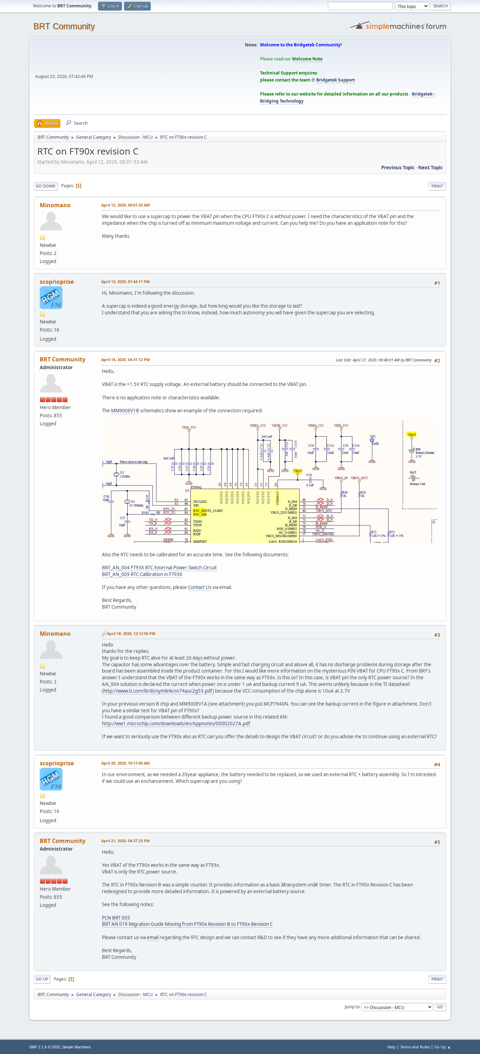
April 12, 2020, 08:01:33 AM (125, 205)
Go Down (46, 186)
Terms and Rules (415, 1046)
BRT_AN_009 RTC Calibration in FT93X (142, 574)
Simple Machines (76, 1047)
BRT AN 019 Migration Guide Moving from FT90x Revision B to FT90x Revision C (187, 924)
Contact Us (199, 587)
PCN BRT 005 (116, 918)
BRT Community (64, 26)
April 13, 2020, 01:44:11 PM (125, 281)
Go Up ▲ (442, 1046)
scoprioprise (57, 282)
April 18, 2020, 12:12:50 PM (131, 633)
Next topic (430, 167)
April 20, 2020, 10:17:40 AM (125, 763)
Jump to (352, 1006)
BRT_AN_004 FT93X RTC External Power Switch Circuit (159, 567)
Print (437, 186)
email (152, 937)
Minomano (55, 205)
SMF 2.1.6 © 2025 (44, 1047)
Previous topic (398, 167)
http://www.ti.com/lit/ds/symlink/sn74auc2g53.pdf (158, 691)
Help (391, 1046)
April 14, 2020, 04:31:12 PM (125, 359)
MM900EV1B (125, 410)
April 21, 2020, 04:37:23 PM (125, 840)
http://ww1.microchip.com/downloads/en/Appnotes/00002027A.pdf (176, 723)
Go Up (42, 979)
